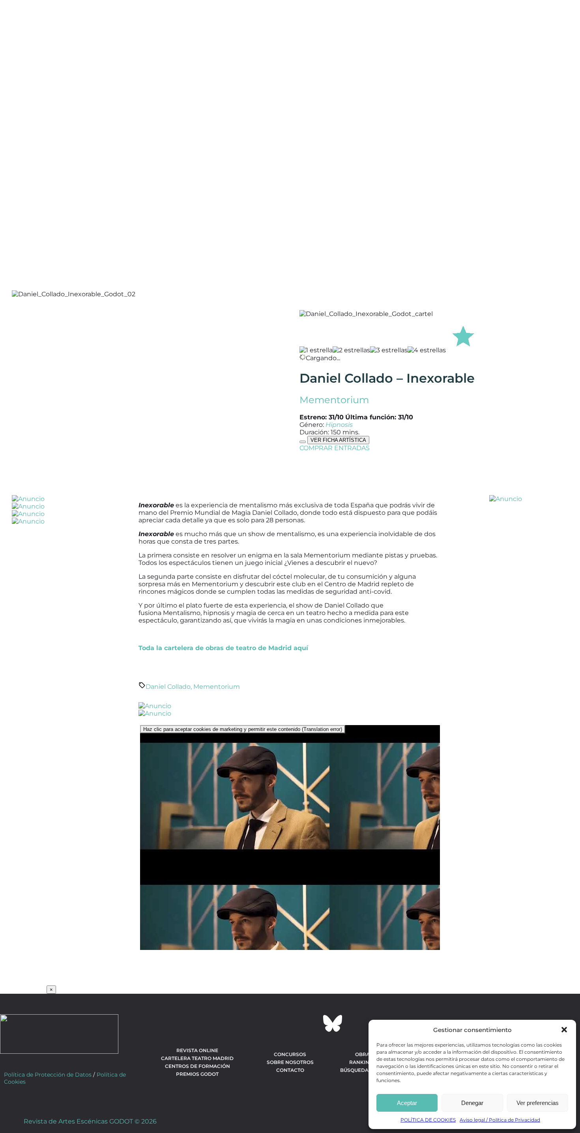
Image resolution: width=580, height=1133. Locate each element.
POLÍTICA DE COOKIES (428, 1120)
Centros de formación (197, 1066)
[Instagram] (290, 1023)
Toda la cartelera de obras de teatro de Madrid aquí (223, 648)
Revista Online (197, 1050)
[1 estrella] (316, 350)
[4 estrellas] (427, 350)
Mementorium (334, 400)
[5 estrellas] (463, 335)
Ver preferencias (537, 1102)
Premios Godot (197, 1074)
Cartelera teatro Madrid (197, 1058)
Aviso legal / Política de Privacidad (500, 1120)
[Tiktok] (311, 1023)
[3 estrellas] (389, 350)
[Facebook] (247, 1023)
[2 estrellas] (351, 350)
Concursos (290, 1054)
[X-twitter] (269, 1023)
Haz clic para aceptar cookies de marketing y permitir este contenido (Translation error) (242, 729)
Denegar (472, 1102)
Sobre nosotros (290, 1062)
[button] (564, 1030)
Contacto (290, 1070)
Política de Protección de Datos (48, 1074)
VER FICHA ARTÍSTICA (338, 440)
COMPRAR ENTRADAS (334, 448)
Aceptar (407, 1102)
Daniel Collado (168, 686)
